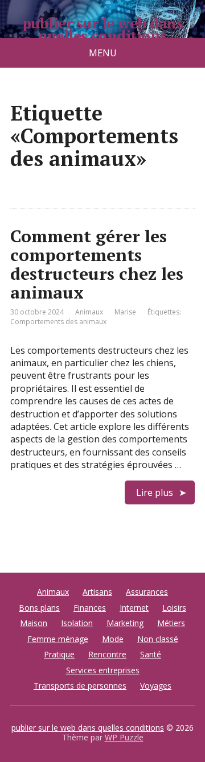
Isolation (77, 623)
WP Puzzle (124, 737)
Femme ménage (57, 638)
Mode (113, 638)
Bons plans (39, 607)
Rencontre (107, 654)
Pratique (59, 654)
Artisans (97, 591)
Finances (89, 607)
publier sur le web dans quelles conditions (102, 29)
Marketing (125, 623)
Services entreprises (103, 670)
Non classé (157, 638)
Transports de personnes (80, 685)
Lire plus (154, 492)
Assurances (147, 591)
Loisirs (174, 607)
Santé (150, 654)
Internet (134, 607)
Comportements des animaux (58, 321)
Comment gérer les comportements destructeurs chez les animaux (96, 264)
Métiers (171, 623)
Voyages (155, 685)
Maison (33, 623)
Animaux (89, 312)
